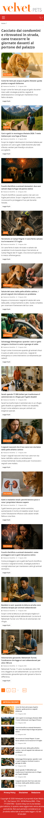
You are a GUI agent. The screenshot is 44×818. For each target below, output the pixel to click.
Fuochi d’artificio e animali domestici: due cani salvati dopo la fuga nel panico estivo (28, 730)
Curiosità (6, 127)
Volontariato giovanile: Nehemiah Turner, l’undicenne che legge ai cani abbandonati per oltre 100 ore (20, 660)
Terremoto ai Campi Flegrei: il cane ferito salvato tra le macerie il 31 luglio (28, 740)
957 (24, 690)
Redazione (35, 792)
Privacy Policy (9, 792)
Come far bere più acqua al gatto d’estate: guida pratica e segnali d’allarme (26, 709)
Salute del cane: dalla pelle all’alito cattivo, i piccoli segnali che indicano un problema (29, 750)
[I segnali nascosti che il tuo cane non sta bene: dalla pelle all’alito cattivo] (22, 431)
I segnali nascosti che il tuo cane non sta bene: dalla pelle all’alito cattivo (27, 782)
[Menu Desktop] (3, 17)
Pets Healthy (8, 75)
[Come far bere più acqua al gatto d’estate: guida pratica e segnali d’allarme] (22, 65)
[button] (41, 17)
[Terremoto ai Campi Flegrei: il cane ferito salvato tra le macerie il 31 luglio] (22, 223)
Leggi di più (6, 101)
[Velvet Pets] (22, 7)
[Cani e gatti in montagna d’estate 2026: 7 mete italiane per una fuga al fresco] (22, 118)
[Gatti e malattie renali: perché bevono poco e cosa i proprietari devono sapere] (22, 484)
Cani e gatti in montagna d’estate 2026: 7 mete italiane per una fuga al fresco (28, 719)
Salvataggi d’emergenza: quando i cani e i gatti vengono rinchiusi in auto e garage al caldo (28, 761)
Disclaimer (23, 792)
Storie (5, 233)
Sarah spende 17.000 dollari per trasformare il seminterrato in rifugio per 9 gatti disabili (28, 772)
